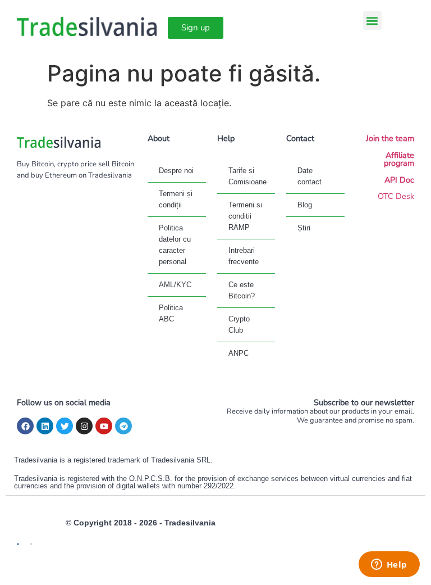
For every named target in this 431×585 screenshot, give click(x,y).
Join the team (390, 138)
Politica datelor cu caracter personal (175, 245)
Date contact (309, 176)
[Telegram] (123, 426)
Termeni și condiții (175, 199)
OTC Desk (396, 196)
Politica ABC (171, 313)
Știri (303, 228)
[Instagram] (84, 426)
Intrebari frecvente (243, 256)
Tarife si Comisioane (247, 176)
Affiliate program (399, 159)
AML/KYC (175, 284)
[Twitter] (64, 426)
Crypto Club (239, 324)
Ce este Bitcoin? (241, 290)
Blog (304, 205)
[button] (372, 20)
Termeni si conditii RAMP (245, 216)
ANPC (238, 353)
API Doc (399, 179)
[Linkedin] (44, 426)
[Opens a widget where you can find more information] (389, 565)
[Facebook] (25, 426)
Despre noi (176, 170)
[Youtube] (103, 426)
